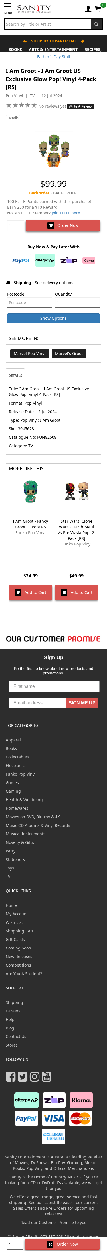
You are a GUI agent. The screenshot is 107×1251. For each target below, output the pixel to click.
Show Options (53, 318)
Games (12, 782)
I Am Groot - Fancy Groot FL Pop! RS (30, 524)
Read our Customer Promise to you (53, 1222)
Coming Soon (18, 948)
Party (10, 851)
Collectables (17, 757)
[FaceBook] (12, 1079)
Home (11, 905)
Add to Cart (33, 592)
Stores (12, 1045)
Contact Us (16, 1036)
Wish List (14, 922)
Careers (13, 1011)
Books (15, 49)
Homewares (17, 808)
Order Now (66, 225)
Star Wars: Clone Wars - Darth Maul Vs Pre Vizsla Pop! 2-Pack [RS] (77, 529)
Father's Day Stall (53, 56)
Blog (10, 1028)
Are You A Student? (24, 973)
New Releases (19, 956)
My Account (17, 913)
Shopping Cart (19, 931)
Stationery (15, 859)
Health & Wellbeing (24, 799)
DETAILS (15, 375)
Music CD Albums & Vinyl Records (38, 825)
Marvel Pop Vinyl (29, 353)
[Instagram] (36, 1079)
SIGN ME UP (82, 702)
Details (13, 118)
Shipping (14, 1002)
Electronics (16, 765)
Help (10, 1019)
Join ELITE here (66, 213)
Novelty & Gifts (20, 842)
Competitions (18, 965)
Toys (10, 868)
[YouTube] (48, 1079)
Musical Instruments (25, 833)
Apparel (13, 740)
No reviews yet (52, 106)
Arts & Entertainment (53, 49)
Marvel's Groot (69, 353)
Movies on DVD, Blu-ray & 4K (33, 816)
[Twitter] (24, 1079)
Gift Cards (15, 939)
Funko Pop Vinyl (21, 774)
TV (8, 876)
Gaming (13, 791)
